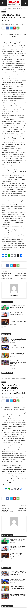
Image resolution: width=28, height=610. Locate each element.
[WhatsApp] (18, 28)
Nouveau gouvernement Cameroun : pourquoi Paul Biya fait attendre (18, 321)
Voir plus (13, 368)
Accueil (2, 8)
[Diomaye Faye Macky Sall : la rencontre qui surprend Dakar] (5, 355)
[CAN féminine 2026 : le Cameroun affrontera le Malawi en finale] (5, 314)
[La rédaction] (2, 24)
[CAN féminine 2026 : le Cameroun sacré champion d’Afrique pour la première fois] (5, 362)
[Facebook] (7, 28)
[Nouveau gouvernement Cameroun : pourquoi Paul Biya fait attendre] (5, 322)
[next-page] (5, 327)
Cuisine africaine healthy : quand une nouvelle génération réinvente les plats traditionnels (18, 339)
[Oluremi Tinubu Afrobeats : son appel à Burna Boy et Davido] (5, 307)
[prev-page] (2, 327)
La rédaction (7, 24)
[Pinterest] (14, 28)
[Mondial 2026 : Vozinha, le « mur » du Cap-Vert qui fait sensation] (5, 347)
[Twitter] (11, 28)
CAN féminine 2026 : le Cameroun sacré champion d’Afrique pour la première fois (18, 362)
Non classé (7, 8)
